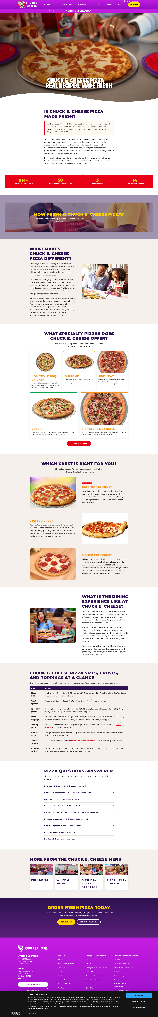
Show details (32, 1013)
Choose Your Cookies (138, 1001)
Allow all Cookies (139, 995)
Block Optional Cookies (139, 1007)
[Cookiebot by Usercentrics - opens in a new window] (15, 1013)
